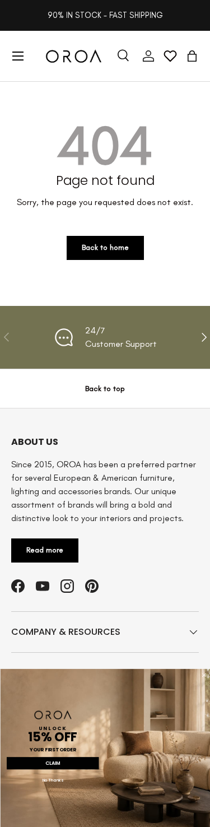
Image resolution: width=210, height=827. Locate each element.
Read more (44, 550)
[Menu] (18, 56)
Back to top (105, 388)
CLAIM (52, 763)
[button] (192, 56)
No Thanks (52, 780)
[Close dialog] (203, 675)
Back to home (105, 247)
